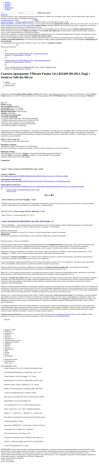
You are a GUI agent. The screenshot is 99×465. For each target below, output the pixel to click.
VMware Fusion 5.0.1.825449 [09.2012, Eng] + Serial (27, 67)
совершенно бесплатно (63, 314)
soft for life (4, 15)
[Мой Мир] (52, 195)
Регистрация (47, 13)
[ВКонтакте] (45, 195)
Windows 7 (5, 253)
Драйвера (8, 9)
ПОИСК (36, 20)
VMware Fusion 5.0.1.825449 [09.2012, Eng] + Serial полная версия (26, 53)
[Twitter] (48, 195)
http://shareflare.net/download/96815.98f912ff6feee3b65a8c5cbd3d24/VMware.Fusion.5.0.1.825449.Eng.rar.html (35, 181)
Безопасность (9, 7)
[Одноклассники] (50, 195)
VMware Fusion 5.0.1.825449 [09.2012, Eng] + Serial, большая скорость (27, 60)
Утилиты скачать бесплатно (24, 22)
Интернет (8, 4)
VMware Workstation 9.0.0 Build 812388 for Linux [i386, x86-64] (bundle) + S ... (27, 221)
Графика (7, 2)
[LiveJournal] (54, 195)
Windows (7, 6)
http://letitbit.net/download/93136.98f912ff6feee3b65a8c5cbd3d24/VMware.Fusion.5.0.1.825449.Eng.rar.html (34, 176)
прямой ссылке (51, 67)
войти (39, 13)
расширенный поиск (7, 20)
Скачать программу (7, 22)
